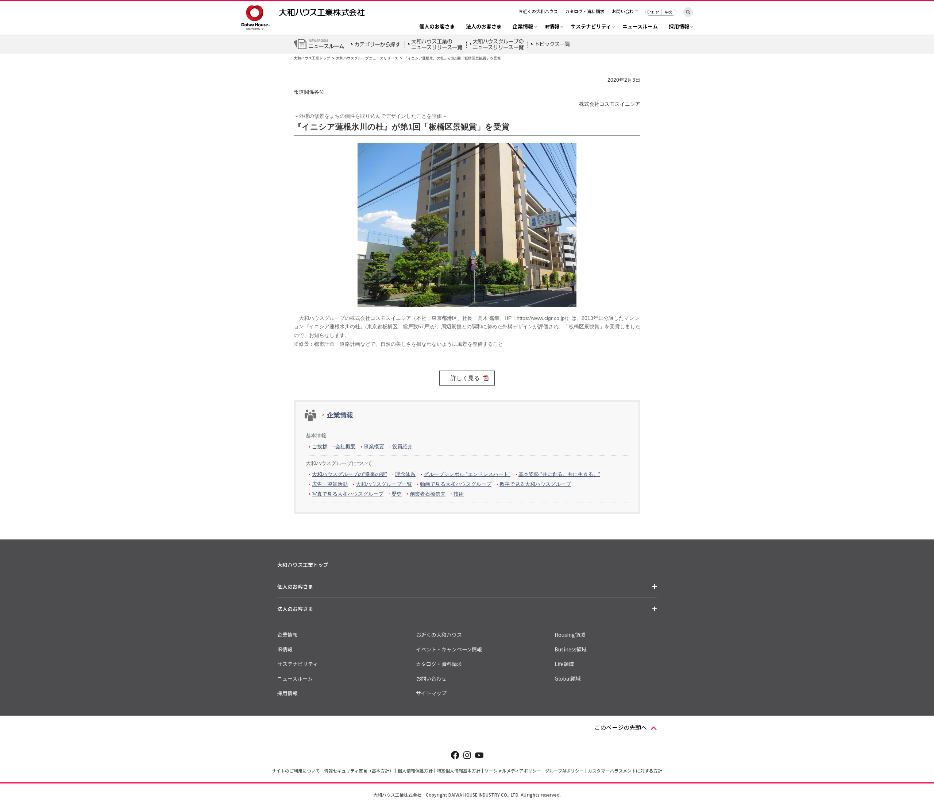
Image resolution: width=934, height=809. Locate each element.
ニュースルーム (640, 27)
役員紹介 (402, 446)
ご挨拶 (319, 446)
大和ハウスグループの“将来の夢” (349, 474)
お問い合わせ (625, 11)
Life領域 (564, 663)
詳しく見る (465, 378)
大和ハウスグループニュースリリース (367, 58)
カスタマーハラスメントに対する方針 (625, 770)
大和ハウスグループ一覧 (384, 484)
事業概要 (374, 446)
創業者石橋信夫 (427, 494)
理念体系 (405, 474)
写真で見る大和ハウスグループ (347, 494)
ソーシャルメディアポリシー (513, 770)
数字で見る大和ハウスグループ (535, 484)
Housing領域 (570, 634)
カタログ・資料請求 (585, 11)
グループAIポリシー (564, 770)
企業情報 (340, 415)
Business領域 (571, 649)
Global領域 (568, 678)
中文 (668, 12)
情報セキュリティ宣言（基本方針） (359, 770)
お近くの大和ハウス (538, 11)
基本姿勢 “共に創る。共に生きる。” (559, 474)
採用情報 (287, 693)
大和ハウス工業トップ (312, 58)
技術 (459, 494)
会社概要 (345, 446)
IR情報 (285, 649)
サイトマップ (431, 693)
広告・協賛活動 (330, 484)
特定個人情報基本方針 (458, 770)
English (653, 12)
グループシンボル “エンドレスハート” (467, 474)
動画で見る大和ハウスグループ (455, 484)
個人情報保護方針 (415, 770)
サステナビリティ (297, 663)
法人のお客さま (484, 27)
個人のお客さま (437, 27)
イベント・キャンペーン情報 (449, 649)
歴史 (396, 494)
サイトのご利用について (296, 770)
